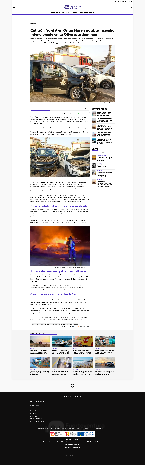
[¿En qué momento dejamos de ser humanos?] (94, 165)
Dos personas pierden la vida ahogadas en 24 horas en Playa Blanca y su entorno (82, 373)
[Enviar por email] (56, 113)
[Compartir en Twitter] (70, 113)
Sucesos (33, 23)
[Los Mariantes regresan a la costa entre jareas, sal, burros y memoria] (94, 120)
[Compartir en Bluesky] (73, 113)
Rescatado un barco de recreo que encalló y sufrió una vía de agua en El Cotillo (104, 141)
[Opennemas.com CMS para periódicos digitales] (72, 456)
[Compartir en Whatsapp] (62, 113)
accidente (43, 324)
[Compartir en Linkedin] (75, 113)
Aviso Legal (33, 416)
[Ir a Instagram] (118, 1)
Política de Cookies (36, 419)
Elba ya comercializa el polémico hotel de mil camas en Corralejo (104, 113)
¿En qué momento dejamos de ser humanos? (102, 166)
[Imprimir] (59, 113)
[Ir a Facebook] (115, 1)
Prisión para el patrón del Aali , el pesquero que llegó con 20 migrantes (104, 352)
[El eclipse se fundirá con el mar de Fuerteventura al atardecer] (94, 157)
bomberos (69, 324)
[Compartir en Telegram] (65, 113)
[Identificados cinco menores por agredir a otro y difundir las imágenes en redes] (105, 362)
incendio (75, 324)
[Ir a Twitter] (117, 1)
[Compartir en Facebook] (67, 113)
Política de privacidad (37, 421)
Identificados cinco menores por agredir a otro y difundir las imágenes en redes (104, 373)
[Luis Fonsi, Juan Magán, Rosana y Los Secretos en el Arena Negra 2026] (94, 134)
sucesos (63, 324)
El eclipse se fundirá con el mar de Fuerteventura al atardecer (104, 159)
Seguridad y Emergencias (53, 324)
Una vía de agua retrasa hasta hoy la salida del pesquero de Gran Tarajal (39, 373)
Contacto (33, 411)
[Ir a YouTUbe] (120, 1)
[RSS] (123, 1)
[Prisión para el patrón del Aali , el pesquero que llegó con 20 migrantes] (105, 341)
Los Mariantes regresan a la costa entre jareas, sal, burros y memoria (104, 120)
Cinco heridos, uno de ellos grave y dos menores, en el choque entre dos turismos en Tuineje (82, 352)
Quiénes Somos (34, 405)
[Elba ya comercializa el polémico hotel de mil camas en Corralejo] (94, 113)
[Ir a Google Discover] (122, 1)
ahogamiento (35, 324)
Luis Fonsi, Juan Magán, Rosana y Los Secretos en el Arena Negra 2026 (104, 134)
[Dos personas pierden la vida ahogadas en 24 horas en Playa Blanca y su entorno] (83, 362)
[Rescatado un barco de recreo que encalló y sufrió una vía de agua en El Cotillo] (94, 140)
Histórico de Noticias (36, 408)
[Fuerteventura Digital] (72, 7)
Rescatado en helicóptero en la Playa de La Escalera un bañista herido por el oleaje (104, 127)
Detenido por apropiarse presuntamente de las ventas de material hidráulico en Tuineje (104, 174)
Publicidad (33, 413)
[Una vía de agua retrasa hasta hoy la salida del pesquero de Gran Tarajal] (40, 362)
